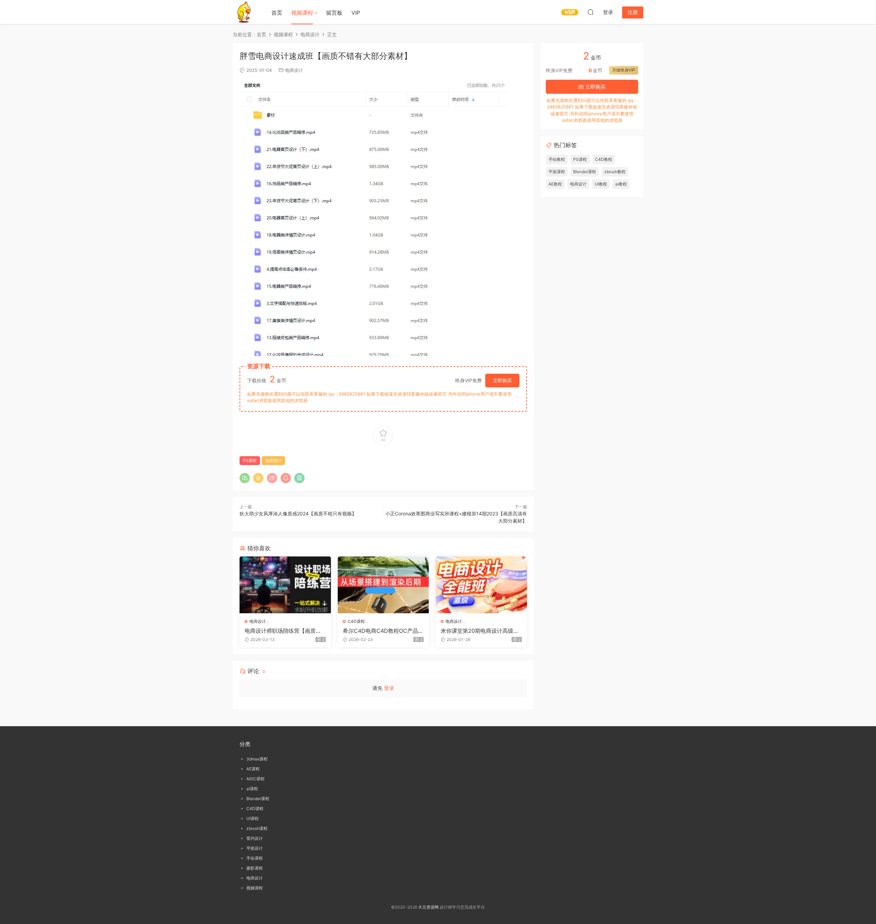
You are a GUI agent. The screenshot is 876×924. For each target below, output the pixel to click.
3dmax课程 (257, 758)
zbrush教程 (615, 171)
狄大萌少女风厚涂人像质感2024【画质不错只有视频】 (298, 513)
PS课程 (250, 460)
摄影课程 (254, 868)
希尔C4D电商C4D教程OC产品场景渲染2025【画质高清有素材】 (383, 630)
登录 (389, 688)
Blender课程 (584, 171)
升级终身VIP (623, 70)
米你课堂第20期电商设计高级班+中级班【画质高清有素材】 (480, 630)
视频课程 (302, 12)
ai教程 (621, 184)
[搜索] (590, 12)
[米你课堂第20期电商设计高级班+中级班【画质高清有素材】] (481, 584)
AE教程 (555, 184)
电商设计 (294, 70)
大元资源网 (428, 907)
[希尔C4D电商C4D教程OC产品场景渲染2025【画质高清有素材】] (383, 584)
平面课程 (557, 171)
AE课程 (253, 768)
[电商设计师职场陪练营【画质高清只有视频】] (285, 584)
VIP (355, 12)
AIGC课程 (255, 778)
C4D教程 (603, 159)
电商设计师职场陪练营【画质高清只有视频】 (283, 630)
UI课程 (252, 818)
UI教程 (601, 184)
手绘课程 (254, 858)
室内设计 (254, 838)
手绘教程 (557, 159)
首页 (276, 12)
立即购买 (502, 380)
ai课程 (252, 788)
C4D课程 (356, 621)
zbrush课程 (257, 828)
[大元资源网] (245, 12)
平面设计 (254, 848)
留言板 (334, 12)
